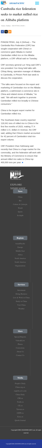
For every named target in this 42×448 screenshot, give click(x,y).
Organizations (20, 265)
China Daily (20, 394)
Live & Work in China (21, 297)
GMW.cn (20, 413)
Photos (20, 344)
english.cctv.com (20, 390)
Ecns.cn (20, 416)
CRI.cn (20, 398)
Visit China (21, 305)
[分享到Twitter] (6, 31)
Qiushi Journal (20, 420)
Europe (20, 247)
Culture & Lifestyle (20, 204)
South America (20, 262)
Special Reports (20, 336)
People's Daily (20, 383)
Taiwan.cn (20, 409)
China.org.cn (20, 387)
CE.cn (20, 405)
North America (20, 258)
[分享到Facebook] (2, 31)
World (20, 208)
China (20, 197)
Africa (20, 254)
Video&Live (20, 340)
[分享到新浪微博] (9, 31)
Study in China (21, 301)
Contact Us (20, 355)
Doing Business (21, 294)
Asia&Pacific (20, 243)
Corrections (20, 348)
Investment (21, 290)
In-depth (20, 215)
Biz (20, 200)
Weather (21, 308)
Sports (20, 211)
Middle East (20, 251)
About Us (20, 351)
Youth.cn (20, 402)
